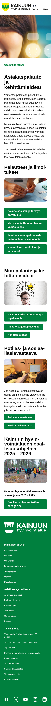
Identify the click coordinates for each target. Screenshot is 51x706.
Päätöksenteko (11, 658)
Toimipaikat (9, 611)
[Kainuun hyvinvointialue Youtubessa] (25, 699)
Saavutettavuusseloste (14, 669)
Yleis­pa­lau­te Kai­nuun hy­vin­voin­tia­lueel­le (25, 225)
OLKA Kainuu (10, 616)
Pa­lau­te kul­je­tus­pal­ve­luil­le (23, 326)
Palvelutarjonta (11, 605)
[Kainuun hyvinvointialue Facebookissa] (6, 699)
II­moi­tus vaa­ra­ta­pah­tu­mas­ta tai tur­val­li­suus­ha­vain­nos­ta (24, 237)
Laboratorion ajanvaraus (15, 566)
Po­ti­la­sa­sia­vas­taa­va (20, 417)
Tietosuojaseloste (12, 674)
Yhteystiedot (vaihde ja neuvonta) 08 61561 (20, 635)
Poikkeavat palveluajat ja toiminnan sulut (22, 653)
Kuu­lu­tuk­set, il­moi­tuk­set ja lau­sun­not (24, 249)
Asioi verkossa (10, 550)
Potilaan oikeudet (12, 600)
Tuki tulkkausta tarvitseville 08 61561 (20, 642)
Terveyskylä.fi (10, 571)
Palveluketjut (10, 582)
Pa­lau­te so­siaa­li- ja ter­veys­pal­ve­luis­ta (24, 213)
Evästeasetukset (11, 679)
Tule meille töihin (11, 663)
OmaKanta (9, 561)
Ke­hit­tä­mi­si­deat (17, 334)
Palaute (7, 621)
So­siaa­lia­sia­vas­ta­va (20, 425)
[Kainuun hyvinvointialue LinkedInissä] (44, 699)
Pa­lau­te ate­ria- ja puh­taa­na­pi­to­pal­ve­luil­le (25, 316)
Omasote (8, 555)
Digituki (7, 576)
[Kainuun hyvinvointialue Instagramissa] (35, 699)
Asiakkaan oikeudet (13, 595)
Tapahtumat (9, 648)
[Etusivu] (16, 10)
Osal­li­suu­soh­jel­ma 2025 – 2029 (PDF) (23, 504)
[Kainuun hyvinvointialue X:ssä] (16, 699)
